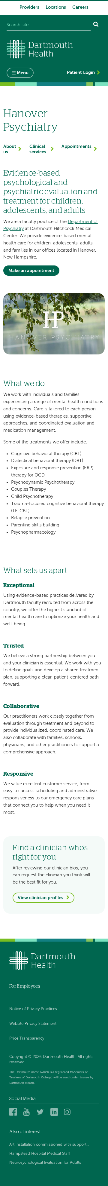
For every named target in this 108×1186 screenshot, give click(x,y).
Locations (56, 7)
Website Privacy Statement (32, 1024)
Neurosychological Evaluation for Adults (45, 1163)
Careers (80, 7)
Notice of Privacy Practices (33, 1009)
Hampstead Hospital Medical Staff (39, 1154)
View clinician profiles (40, 898)
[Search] (96, 25)
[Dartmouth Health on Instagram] (68, 1112)
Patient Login (81, 72)
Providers (29, 7)
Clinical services (37, 149)
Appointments (77, 146)
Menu (22, 73)
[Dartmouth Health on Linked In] (55, 1112)
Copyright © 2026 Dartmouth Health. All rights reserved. (51, 1059)
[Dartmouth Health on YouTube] (27, 1112)
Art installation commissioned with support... (49, 1145)
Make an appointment (31, 270)
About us (9, 149)
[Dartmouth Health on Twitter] (41, 1112)
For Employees (24, 986)
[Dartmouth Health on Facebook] (14, 1112)
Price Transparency (26, 1038)
